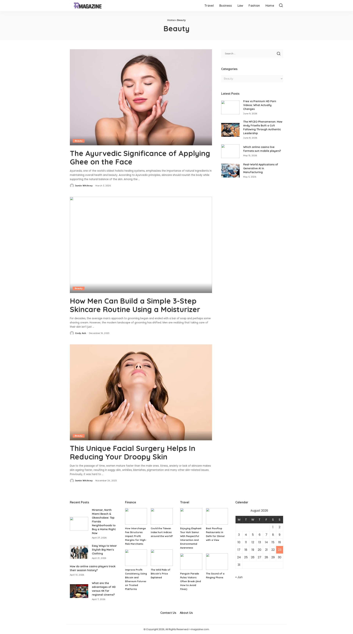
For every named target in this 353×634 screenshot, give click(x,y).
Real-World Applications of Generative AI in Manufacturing (260, 168)
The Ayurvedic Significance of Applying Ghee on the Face (140, 157)
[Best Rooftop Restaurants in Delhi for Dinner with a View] (217, 516)
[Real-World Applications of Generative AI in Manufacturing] (230, 171)
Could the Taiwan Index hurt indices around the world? (162, 532)
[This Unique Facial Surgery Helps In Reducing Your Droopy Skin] (141, 392)
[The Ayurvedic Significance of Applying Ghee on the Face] (141, 97)
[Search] (281, 5)
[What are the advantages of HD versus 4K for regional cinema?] (79, 591)
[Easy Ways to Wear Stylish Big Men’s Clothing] (79, 552)
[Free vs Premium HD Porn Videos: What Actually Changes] (230, 107)
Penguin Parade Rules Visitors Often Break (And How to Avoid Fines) (190, 581)
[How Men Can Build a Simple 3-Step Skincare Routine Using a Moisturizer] (141, 245)
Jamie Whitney (84, 185)
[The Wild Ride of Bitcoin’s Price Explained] (162, 557)
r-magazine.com (199, 629)
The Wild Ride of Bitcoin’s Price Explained (160, 573)
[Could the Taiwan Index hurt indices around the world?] (162, 516)
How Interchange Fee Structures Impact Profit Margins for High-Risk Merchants (136, 536)
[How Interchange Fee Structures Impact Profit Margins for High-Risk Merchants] (136, 516)
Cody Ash (80, 333)
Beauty (78, 140)
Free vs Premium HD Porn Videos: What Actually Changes (259, 105)
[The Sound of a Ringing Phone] (217, 561)
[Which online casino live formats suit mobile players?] (230, 151)
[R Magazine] (88, 5)
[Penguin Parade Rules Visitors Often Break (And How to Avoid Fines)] (191, 561)
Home (171, 20)
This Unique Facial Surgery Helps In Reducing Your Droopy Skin (132, 452)
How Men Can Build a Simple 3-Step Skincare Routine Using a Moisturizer (135, 305)
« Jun (239, 577)
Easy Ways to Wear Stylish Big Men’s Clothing (104, 549)
